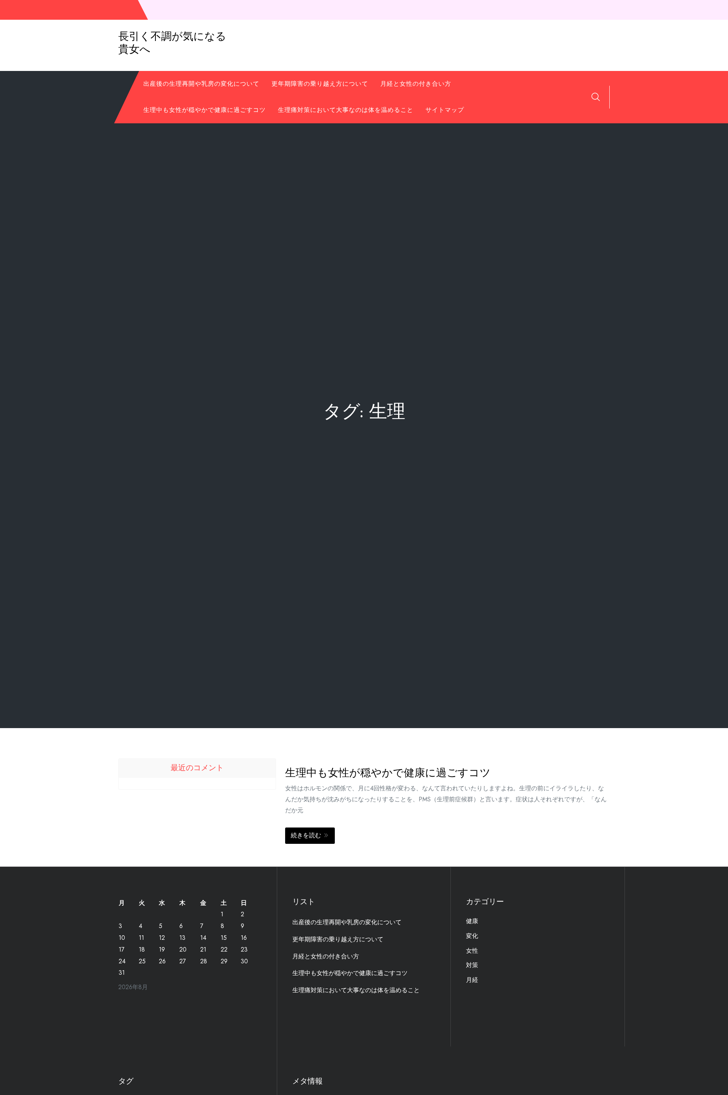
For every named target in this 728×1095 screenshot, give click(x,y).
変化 (472, 935)
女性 (472, 950)
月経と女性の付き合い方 (415, 83)
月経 (472, 979)
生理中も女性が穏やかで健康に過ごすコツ (204, 109)
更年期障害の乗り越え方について (319, 83)
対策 (472, 965)
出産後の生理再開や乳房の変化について (201, 83)
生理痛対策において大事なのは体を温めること (345, 109)
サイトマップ (444, 109)
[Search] (596, 97)
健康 (472, 921)
